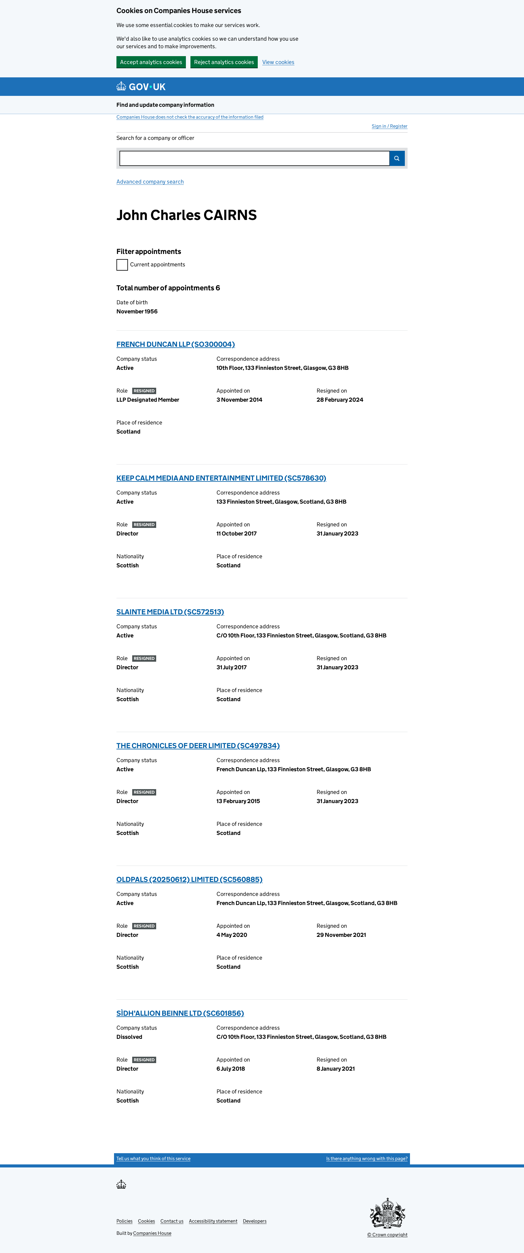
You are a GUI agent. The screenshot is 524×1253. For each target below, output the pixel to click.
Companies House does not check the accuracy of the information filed (190, 117)
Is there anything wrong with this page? (367, 1158)
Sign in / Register (390, 126)
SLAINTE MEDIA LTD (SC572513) (170, 611)
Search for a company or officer (155, 137)
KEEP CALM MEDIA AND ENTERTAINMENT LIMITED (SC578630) (221, 478)
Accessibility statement (213, 1221)
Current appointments (157, 264)
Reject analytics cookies (224, 62)
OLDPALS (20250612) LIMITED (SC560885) (189, 879)
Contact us (171, 1221)
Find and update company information (165, 104)
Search (397, 158)
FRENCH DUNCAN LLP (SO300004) (175, 344)
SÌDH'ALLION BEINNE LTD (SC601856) (180, 1013)
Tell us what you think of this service (153, 1158)
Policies (124, 1221)
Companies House (152, 1233)
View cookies (278, 62)
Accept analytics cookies (151, 62)
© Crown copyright (387, 1235)
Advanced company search (150, 181)
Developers (255, 1221)
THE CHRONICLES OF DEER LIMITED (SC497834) (198, 745)
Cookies (146, 1221)
